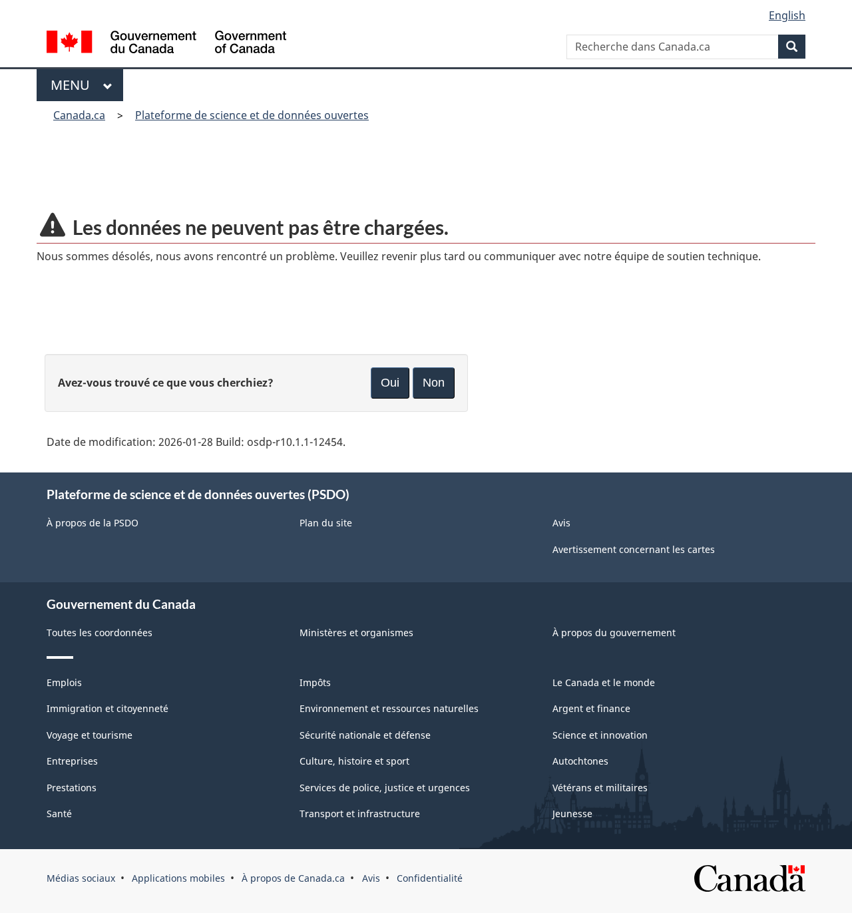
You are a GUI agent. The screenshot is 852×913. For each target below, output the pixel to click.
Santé (59, 813)
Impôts (315, 682)
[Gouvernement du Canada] (166, 44)
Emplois (64, 682)
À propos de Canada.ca (293, 878)
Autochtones (580, 761)
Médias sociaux (81, 878)
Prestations (72, 787)
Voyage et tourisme (89, 735)
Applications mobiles (178, 878)
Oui (390, 382)
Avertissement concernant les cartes (633, 549)
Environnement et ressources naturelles (389, 708)
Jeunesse (572, 813)
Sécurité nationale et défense (365, 735)
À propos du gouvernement (614, 632)
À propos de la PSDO (92, 522)
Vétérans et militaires (600, 787)
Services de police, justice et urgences (385, 787)
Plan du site (326, 522)
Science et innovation (600, 735)
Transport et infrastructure (360, 813)
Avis (561, 522)
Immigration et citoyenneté (107, 708)
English (787, 15)
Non (434, 382)
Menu (74, 85)
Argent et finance (591, 708)
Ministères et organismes (356, 632)
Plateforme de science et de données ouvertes (252, 115)
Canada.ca (79, 115)
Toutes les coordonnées (99, 632)
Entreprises (72, 761)
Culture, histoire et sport (354, 761)
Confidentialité (430, 878)
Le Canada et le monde (603, 682)
